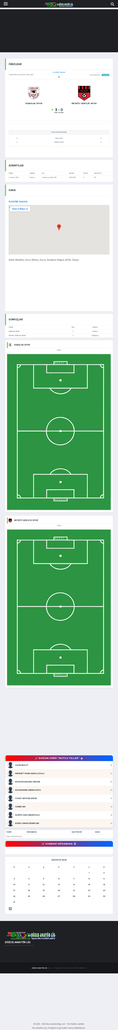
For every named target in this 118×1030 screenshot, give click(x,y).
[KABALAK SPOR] (34, 92)
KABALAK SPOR (14, 331)
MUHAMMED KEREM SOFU (28, 790)
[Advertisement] (59, 30)
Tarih (9, 832)
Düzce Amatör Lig (39, 968)
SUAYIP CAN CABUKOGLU (27, 815)
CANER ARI (20, 806)
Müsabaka (32, 832)
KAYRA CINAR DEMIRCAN (27, 823)
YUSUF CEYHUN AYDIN (26, 798)
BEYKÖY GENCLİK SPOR (17, 335)
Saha (97, 832)
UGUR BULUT (21, 765)
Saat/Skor (77, 832)
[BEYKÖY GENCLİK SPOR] (84, 92)
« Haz (10, 908)
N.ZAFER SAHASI (18, 201)
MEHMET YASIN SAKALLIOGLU (29, 773)
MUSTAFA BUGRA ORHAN (27, 782)
